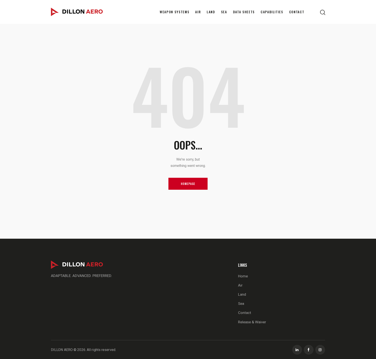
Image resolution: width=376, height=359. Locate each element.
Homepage (188, 183)
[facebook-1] (309, 350)
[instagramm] (320, 350)
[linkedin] (297, 350)
